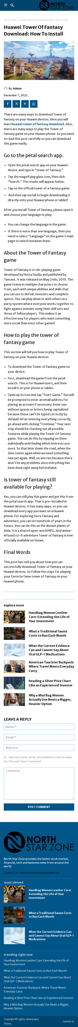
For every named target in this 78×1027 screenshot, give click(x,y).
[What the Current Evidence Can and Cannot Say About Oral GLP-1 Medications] (14, 650)
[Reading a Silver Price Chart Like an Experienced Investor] (14, 683)
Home (6, 20)
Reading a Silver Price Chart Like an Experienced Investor (38, 998)
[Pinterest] (25, 104)
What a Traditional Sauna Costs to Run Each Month (48, 633)
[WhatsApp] (33, 104)
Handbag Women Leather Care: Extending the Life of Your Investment (49, 617)
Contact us (68, 1021)
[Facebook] (7, 104)
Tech (14, 20)
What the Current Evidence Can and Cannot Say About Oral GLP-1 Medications (49, 650)
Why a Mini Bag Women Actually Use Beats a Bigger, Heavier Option (50, 699)
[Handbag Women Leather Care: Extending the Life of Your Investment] (14, 617)
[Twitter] (16, 104)
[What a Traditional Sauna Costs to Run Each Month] (14, 633)
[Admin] (6, 88)
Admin (17, 88)
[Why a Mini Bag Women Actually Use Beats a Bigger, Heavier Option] (14, 699)
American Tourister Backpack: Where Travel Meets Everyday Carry (51, 666)
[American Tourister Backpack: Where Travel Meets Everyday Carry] (14, 666)
